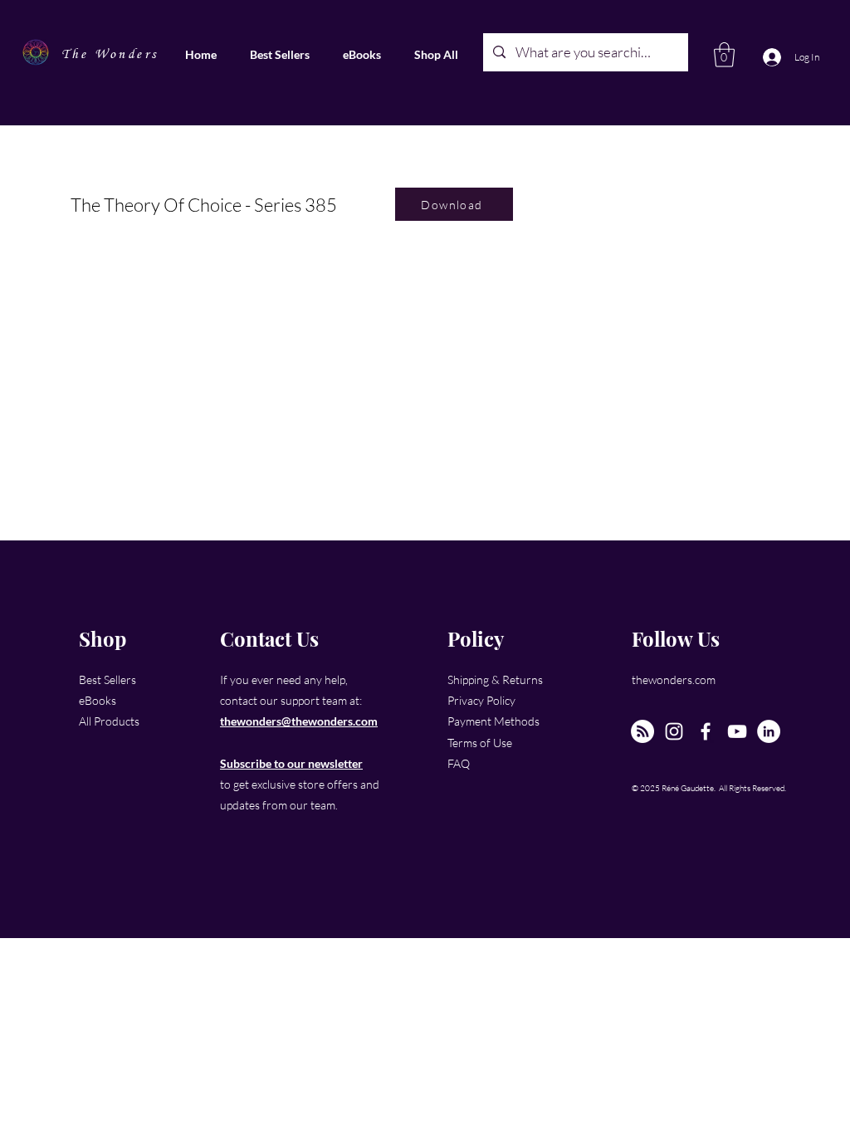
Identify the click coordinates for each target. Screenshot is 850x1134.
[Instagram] (674, 731)
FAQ (458, 763)
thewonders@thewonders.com (299, 721)
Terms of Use (479, 743)
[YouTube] (737, 731)
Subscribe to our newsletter (291, 763)
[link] (724, 54)
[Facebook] (705, 731)
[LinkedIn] (768, 731)
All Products (109, 721)
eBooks (97, 700)
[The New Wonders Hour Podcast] (642, 731)
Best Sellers (107, 679)
